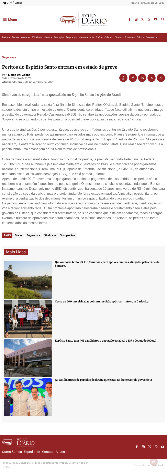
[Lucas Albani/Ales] (28, 358)
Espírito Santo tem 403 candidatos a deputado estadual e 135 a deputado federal (105, 340)
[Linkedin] (142, 78)
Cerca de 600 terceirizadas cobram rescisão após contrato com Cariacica (101, 301)
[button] (162, 19)
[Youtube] (155, 19)
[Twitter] (142, 19)
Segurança (9, 57)
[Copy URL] (161, 78)
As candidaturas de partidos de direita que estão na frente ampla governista (103, 380)
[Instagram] (136, 19)
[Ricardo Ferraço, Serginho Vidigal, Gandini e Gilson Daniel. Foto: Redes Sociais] (28, 397)
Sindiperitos (67, 235)
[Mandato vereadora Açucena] (28, 319)
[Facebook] (129, 19)
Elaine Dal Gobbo (19, 75)
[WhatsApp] (149, 19)
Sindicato (50, 235)
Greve (19, 235)
